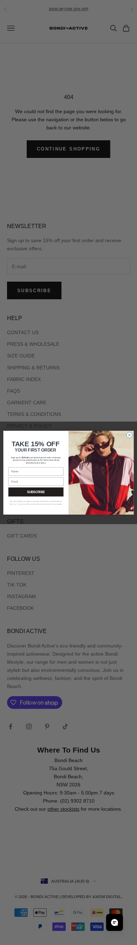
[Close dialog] (129, 435)
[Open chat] (114, 922)
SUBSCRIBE (36, 491)
